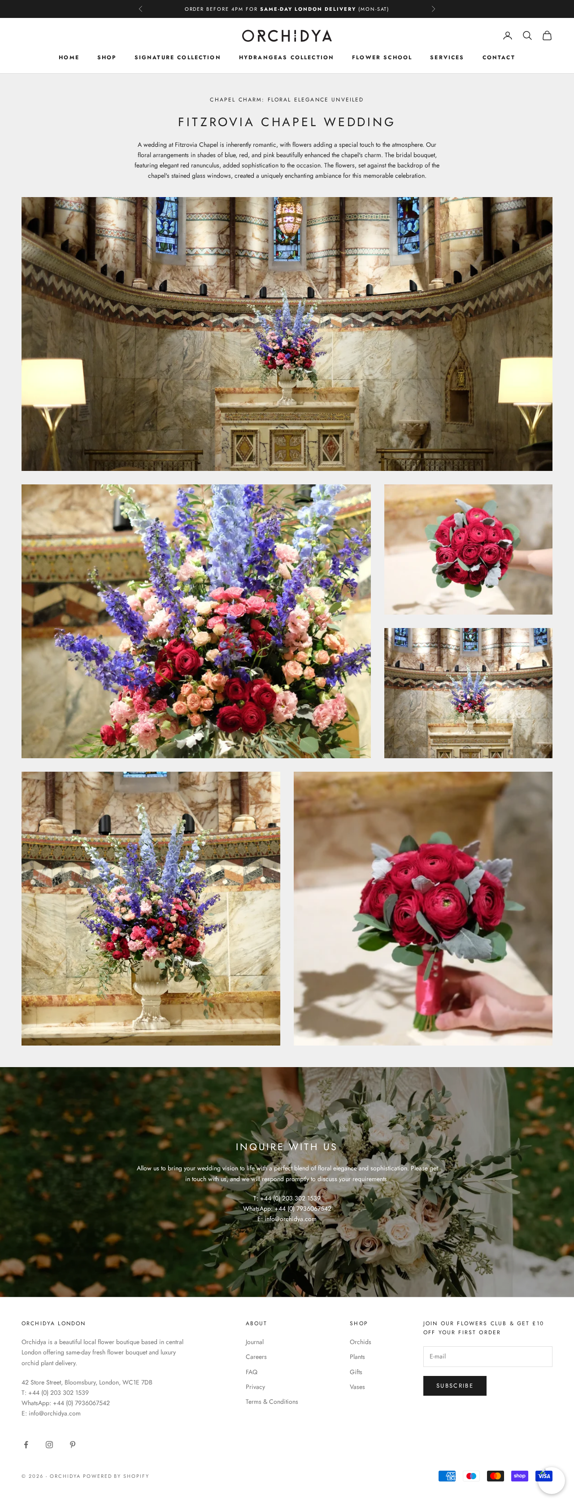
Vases (357, 1386)
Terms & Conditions (272, 1401)
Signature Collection (178, 57)
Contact (499, 57)
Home (69, 57)
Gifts (356, 1371)
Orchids (360, 1341)
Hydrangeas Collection (286, 57)
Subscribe (455, 1385)
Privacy (255, 1386)
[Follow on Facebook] (26, 1444)
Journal (255, 1341)
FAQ (251, 1371)
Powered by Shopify (116, 1476)
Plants (357, 1356)
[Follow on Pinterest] (72, 1444)
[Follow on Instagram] (49, 1444)
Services (447, 57)
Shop (107, 57)
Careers (256, 1356)
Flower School (382, 57)
